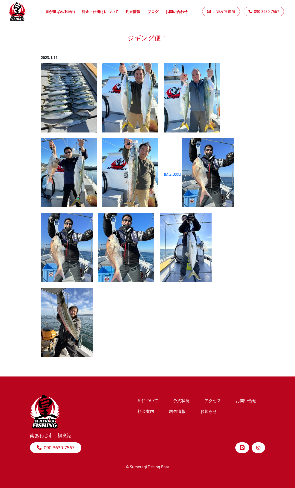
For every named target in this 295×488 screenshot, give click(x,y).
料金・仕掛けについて (100, 11)
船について (148, 400)
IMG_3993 (172, 173)
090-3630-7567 (265, 11)
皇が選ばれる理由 (60, 11)
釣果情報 (133, 11)
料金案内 (146, 411)
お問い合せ (246, 400)
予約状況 (181, 400)
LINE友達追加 (223, 11)
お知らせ (208, 411)
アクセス (212, 400)
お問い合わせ (176, 11)
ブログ (153, 11)
